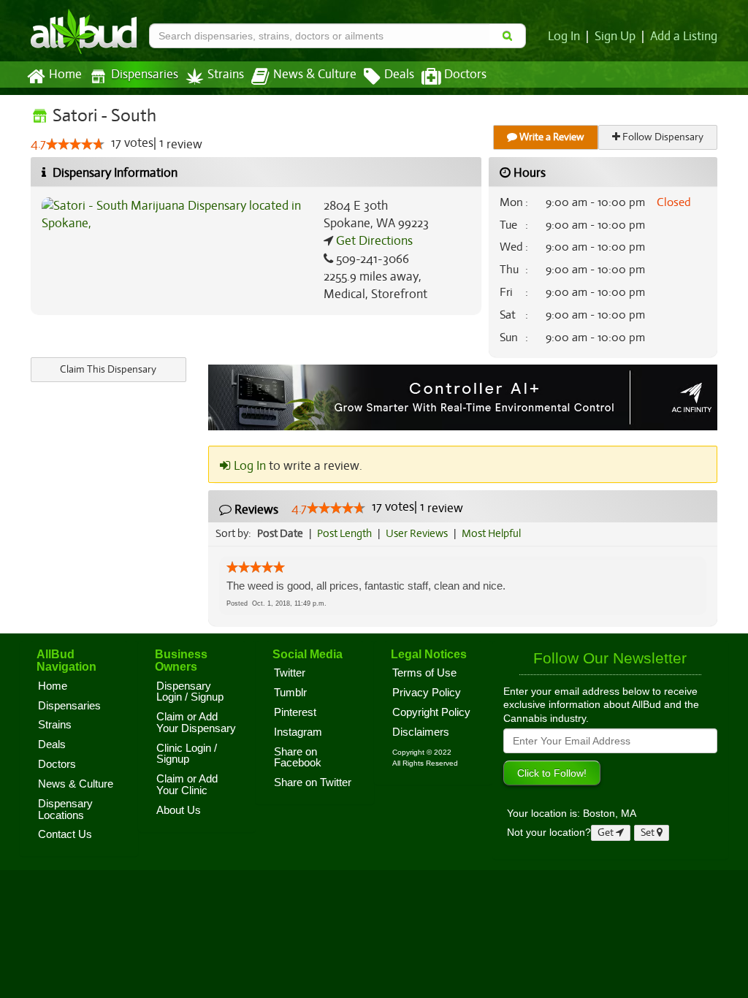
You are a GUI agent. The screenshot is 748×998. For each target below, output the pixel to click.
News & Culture (314, 74)
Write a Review (550, 137)
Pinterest (295, 712)
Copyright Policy (431, 712)
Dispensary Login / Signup (190, 692)
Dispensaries (144, 74)
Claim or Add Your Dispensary (196, 722)
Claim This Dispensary (108, 369)
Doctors (465, 74)
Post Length (344, 533)
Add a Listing (683, 36)
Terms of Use (424, 673)
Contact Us (65, 834)
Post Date (280, 533)
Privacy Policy (426, 692)
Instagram (298, 732)
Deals (399, 74)
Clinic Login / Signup (186, 754)
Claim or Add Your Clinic (187, 784)
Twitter (289, 673)
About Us (178, 810)
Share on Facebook (297, 757)
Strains (225, 74)
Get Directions (373, 240)
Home (65, 74)
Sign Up (615, 36)
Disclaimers (420, 732)
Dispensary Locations (65, 809)
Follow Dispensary (661, 137)
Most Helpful (491, 533)
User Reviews (417, 533)
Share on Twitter (312, 782)
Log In (564, 36)
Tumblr (290, 692)
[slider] (75, 144)
